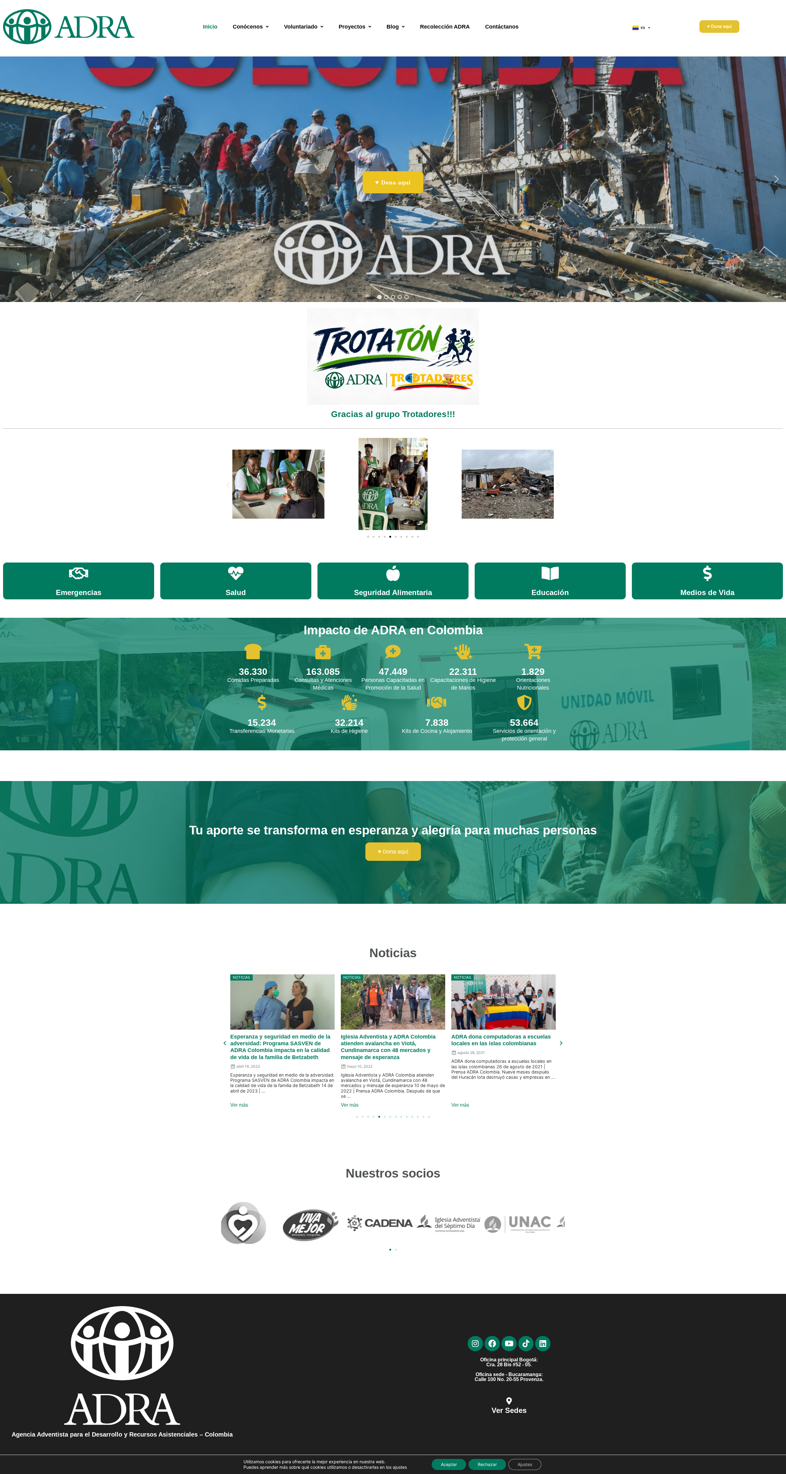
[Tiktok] (526, 1343)
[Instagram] (475, 1343)
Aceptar (449, 1464)
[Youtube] (509, 1343)
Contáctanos (502, 27)
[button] (251, 27)
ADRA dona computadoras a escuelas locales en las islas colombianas (280, 1040)
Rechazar (487, 1464)
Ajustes (525, 1464)
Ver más (239, 1105)
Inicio (210, 27)
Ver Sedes (509, 1410)
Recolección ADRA (445, 27)
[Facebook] (492, 1343)
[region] (393, 179)
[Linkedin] (543, 1343)
